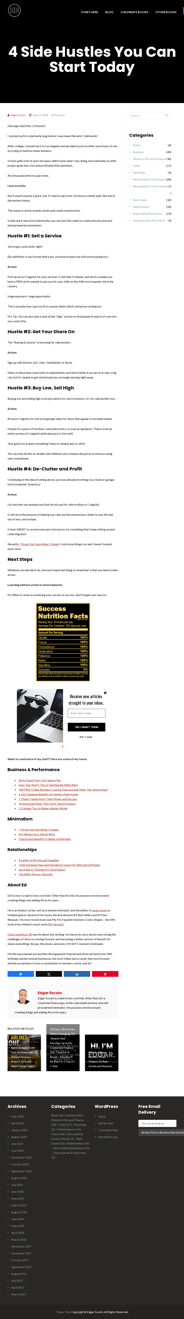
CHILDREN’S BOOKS (134, 12)
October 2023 (20, 1164)
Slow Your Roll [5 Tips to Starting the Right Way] (48, 785)
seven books (99, 910)
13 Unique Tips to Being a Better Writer (43, 808)
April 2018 (17, 1232)
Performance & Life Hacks (149, 179)
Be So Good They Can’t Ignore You (40, 780)
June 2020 (17, 1191)
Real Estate (140, 200)
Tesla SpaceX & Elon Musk (149, 220)
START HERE (89, 12)
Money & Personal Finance (149, 158)
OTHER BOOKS (165, 12)
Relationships (141, 206)
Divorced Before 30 (20, 934)
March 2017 (18, 1294)
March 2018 (18, 1239)
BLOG (109, 12)
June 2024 (17, 1150)
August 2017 (19, 1273)
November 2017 (21, 1253)
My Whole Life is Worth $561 (37, 834)
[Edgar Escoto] (14, 10)
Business (60, 115)
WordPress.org (107, 1137)
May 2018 (17, 1226)
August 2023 (19, 1178)
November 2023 (21, 1157)
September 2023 (21, 1171)
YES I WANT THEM (86, 727)
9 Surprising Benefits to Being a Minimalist (45, 839)
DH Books (55, 924)
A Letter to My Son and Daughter (39, 860)
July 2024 (17, 1143)
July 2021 (17, 1184)
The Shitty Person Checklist (36, 874)
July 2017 (17, 1280)
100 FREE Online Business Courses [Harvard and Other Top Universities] (63, 789)
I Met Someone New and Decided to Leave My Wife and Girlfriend (59, 865)
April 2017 (17, 1287)
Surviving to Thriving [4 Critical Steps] (42, 869)
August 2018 (19, 1212)
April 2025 (17, 1123)
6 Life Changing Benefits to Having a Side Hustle (48, 794)
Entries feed (105, 1123)
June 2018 (17, 1219)
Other (136, 165)
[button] (86, 699)
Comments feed (108, 1130)
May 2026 (17, 1116)
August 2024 (19, 1137)
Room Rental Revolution (147, 213)
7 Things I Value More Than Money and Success (48, 799)
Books (137, 145)
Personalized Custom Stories (150, 186)
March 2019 (18, 1205)
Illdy (67, 1312)
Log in (102, 1116)
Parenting (139, 172)
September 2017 (21, 1267)
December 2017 (21, 1246)
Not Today (86, 737)
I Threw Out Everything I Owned (39, 544)
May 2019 (17, 1198)
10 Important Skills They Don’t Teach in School (47, 803)
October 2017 (20, 1260)
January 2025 (19, 1130)
